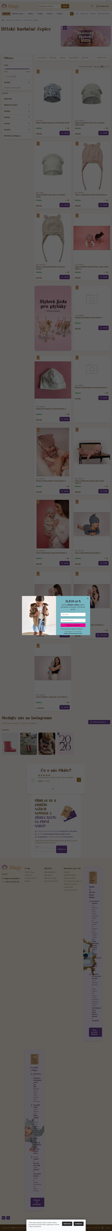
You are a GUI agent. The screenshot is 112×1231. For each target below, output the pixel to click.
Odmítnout (67, 1224)
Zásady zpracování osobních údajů (73, 633)
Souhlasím (78, 1224)
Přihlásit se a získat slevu (73, 625)
